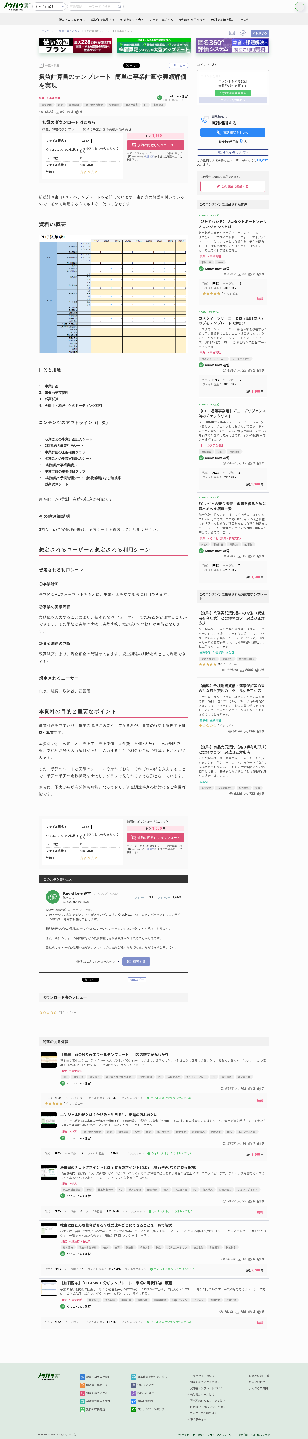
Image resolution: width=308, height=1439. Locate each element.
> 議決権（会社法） (81, 1241)
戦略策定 (215, 1300)
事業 (41, 97)
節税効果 (216, 1131)
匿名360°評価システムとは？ (208, 1407)
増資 (89, 1189)
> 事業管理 (53, 97)
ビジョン (199, 1300)
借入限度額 (135, 1189)
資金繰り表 (244, 1077)
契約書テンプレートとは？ (206, 1388)
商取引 (230, 652)
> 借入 (73, 1183)
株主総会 (94, 1300)
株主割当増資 (105, 1189)
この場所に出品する (235, 186)
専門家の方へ (198, 1419)
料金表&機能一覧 (259, 1376)
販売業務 (244, 788)
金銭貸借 (215, 720)
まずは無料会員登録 (233, 93)
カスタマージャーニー (213, 358)
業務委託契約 (208, 659)
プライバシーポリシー (220, 1435)
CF (213, 1077)
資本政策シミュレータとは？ (207, 1400)
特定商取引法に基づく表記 (254, 1435)
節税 (229, 1131)
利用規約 (150, 156)
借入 (165, 1189)
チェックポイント (247, 1189)
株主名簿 (198, 1247)
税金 (137, 1131)
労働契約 (218, 652)
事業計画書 (160, 1300)
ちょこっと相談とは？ (203, 1413)
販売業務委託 (246, 659)
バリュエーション (177, 1247)
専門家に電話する (161, 19)
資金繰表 (227, 1077)
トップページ (47, 31)
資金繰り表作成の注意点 (119, 1077)
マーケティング (240, 358)
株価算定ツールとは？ (203, 1394)
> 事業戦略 (214, 256)
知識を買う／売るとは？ (205, 1382)
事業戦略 (142, 1300)
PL (145, 104)
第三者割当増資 (94, 104)
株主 (158, 1247)
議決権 (129, 1247)
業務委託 (205, 652)
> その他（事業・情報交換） (224, 538)
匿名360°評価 (145, 1393)
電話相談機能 (145, 1401)
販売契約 (206, 788)
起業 (148, 1131)
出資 (117, 1247)
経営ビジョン (179, 1300)
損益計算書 (131, 104)
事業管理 (158, 104)
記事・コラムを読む (98, 1376)
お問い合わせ (257, 1382)
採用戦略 (231, 1300)
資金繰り (95, 1077)
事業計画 (47, 104)
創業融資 (74, 104)
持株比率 (145, 1247)
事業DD (234, 544)
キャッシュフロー (196, 1077)
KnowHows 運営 (77, 893)
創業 (60, 104)
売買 (257, 788)
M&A (220, 451)
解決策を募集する (97, 1385)
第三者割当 (163, 1131)
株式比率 (231, 1247)
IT (201, 445)
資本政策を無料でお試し (152, 1376)
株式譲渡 (206, 451)
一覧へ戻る (52, 65)
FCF (65, 1077)
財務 (64, 1131)
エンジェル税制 (247, 1131)
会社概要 (183, 1435)
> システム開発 (214, 445)
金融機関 (152, 1189)
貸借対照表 (174, 1077)
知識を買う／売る (69, 31)
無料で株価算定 (95, 1409)
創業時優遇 (198, 1131)
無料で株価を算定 (223, 19)
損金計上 (181, 1131)
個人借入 (208, 1189)
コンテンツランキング (150, 1409)
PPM (220, 262)
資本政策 (68, 1247)
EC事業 (248, 544)
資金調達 (114, 104)
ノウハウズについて (202, 1376)
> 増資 (73, 1131)
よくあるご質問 (258, 1388)
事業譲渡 (234, 451)
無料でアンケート (148, 1385)
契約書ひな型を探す (98, 1401)
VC (120, 1189)
